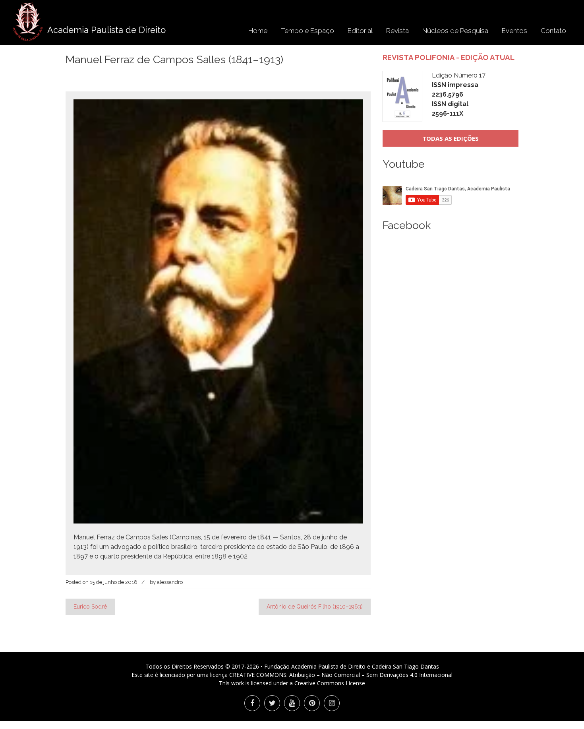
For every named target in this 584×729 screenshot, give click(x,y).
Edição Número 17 (458, 94)
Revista (397, 31)
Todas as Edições (450, 138)
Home (257, 31)
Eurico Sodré (90, 606)
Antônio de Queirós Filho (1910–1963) (315, 606)
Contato (553, 31)
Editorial (360, 31)
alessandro (170, 582)
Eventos (514, 31)
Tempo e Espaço (307, 31)
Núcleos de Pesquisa (455, 31)
